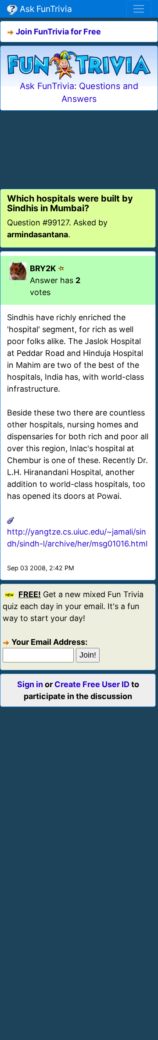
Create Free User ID (91, 684)
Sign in (30, 684)
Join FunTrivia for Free (58, 31)
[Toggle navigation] (138, 9)
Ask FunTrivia (45, 9)
